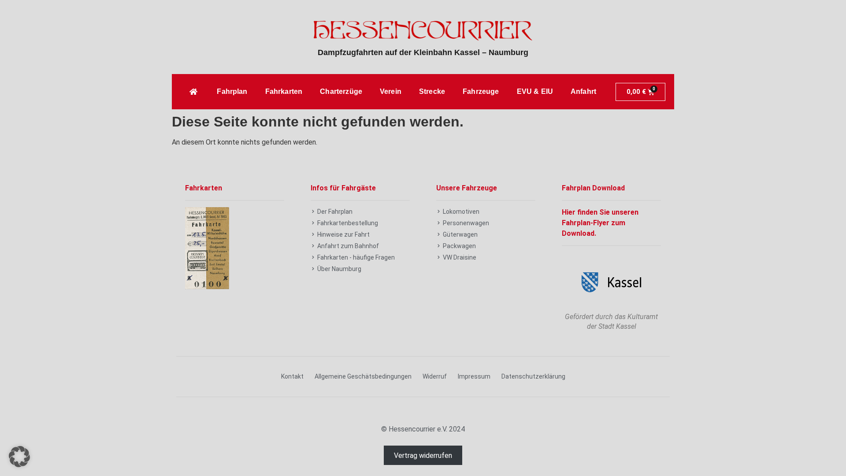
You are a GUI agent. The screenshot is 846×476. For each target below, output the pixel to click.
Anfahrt (583, 91)
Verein (390, 91)
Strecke (432, 91)
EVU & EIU (535, 91)
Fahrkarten (284, 91)
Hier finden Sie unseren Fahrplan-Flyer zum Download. (600, 223)
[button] (19, 456)
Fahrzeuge (481, 91)
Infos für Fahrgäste (343, 188)
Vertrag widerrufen (423, 455)
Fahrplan (232, 91)
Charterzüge (341, 91)
